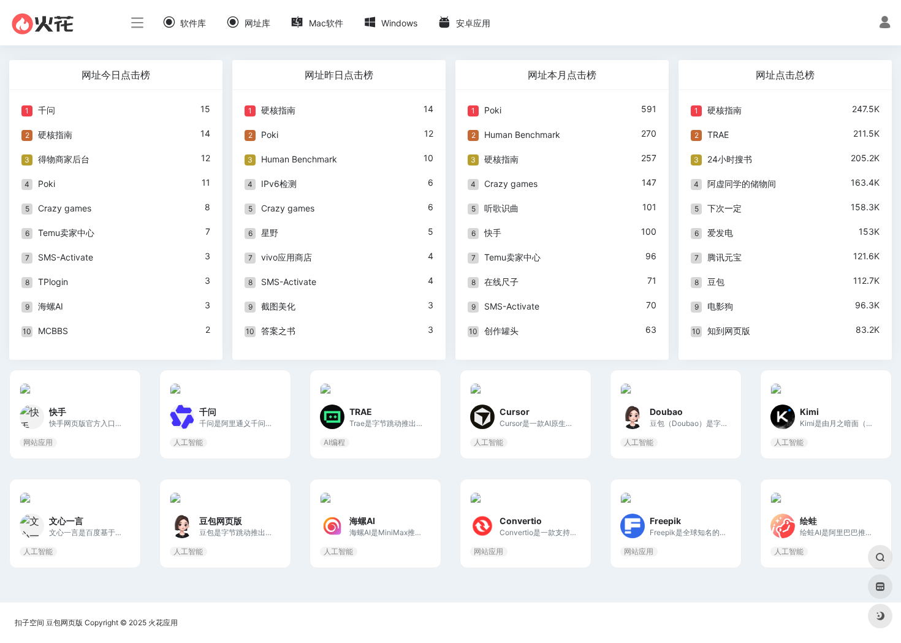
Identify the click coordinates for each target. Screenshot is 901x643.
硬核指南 (55, 134)
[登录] (884, 23)
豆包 (715, 281)
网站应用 (38, 442)
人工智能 (188, 442)
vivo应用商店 (286, 257)
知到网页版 (728, 330)
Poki (46, 183)
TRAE (718, 134)
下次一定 (724, 208)
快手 (492, 232)
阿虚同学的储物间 (741, 183)
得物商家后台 (63, 159)
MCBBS (53, 330)
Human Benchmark (299, 159)
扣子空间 (29, 622)
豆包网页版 (64, 622)
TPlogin (53, 281)
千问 (46, 110)
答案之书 (278, 330)
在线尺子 (501, 281)
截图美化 (278, 306)
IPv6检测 (279, 183)
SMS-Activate (65, 257)
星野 (269, 232)
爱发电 (720, 232)
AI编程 (334, 442)
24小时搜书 (729, 159)
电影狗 (720, 306)
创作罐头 (501, 330)
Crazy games (64, 208)
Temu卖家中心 (66, 232)
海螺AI (50, 306)
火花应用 (163, 622)
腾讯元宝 (724, 257)
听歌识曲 (501, 208)
